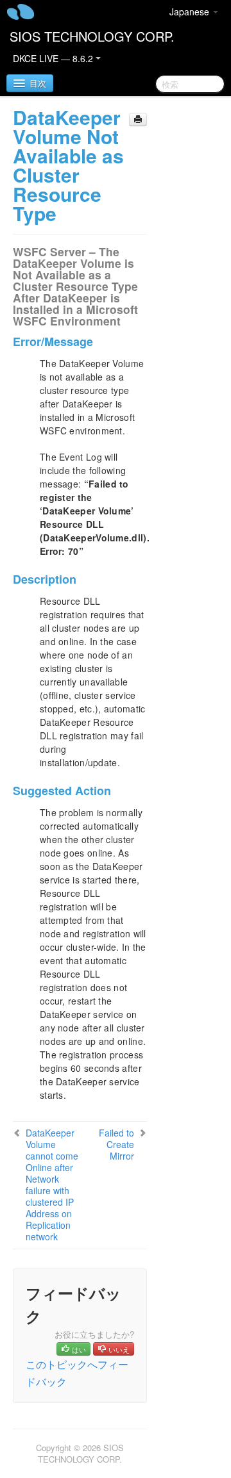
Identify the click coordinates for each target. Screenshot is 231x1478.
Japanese (190, 11)
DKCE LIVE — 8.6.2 (54, 58)
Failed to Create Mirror (116, 1144)
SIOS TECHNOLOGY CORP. (92, 36)
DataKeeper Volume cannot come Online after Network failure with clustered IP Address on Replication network (52, 1184)
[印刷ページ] (138, 119)
